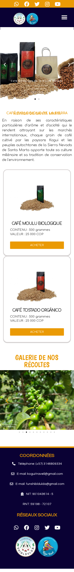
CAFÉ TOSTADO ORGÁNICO (36, 310)
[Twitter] (47, 527)
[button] (64, 17)
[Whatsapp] (16, 527)
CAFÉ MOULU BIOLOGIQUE (37, 223)
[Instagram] (37, 527)
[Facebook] (26, 527)
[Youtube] (57, 527)
